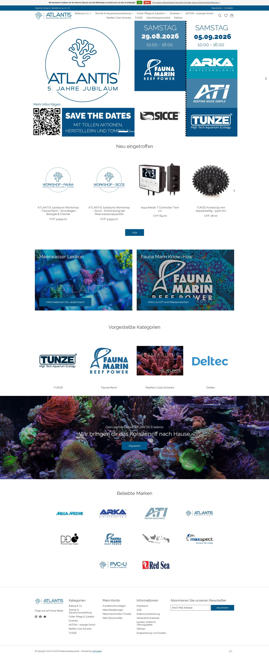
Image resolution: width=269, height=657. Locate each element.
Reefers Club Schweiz (119, 17)
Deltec (210, 387)
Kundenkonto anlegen (114, 605)
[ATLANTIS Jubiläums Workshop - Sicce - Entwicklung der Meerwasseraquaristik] (109, 179)
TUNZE (139, 17)
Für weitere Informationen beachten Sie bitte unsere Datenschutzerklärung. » (186, 3)
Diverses (73, 620)
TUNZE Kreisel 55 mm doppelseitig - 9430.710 (211, 209)
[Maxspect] (199, 539)
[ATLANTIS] (199, 513)
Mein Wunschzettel (112, 618)
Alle (134, 232)
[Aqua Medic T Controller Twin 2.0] (160, 179)
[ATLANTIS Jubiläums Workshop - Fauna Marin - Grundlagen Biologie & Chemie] (58, 179)
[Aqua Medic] (69, 513)
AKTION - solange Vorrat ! (200, 13)
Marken (178, 17)
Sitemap (141, 628)
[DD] (69, 539)
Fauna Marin (109, 387)
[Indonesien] (156, 539)
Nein (147, 3)
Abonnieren (222, 607)
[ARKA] (112, 513)
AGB (139, 610)
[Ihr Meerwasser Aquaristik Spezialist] (54, 15)
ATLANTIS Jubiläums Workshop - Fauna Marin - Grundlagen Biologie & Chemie (58, 210)
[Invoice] (230, 651)
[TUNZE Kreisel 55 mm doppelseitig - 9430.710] (211, 179)
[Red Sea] (156, 565)
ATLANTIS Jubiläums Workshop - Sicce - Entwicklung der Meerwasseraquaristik (109, 210)
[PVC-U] (112, 565)
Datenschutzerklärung (148, 614)
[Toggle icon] (220, 15)
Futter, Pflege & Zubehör (81, 616)
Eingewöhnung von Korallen (151, 633)
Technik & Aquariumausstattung (80, 611)
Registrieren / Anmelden (222, 8)
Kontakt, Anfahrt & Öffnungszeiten (146, 623)
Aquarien (134, 445)
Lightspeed (96, 651)
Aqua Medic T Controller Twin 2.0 (160, 209)
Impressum (142, 605)
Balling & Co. (75, 605)
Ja (139, 3)
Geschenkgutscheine (158, 17)
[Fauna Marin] (112, 539)
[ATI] (156, 513)
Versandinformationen (148, 618)
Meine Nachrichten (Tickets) (117, 614)
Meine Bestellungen (113, 610)
